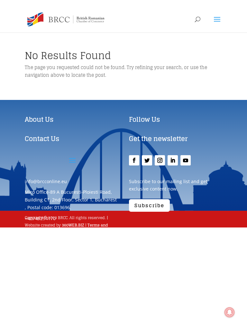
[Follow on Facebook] (134, 160)
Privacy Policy (62, 232)
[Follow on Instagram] (160, 160)
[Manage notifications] (229, 312)
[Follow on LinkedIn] (173, 160)
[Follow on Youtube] (185, 160)
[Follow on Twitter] (147, 160)
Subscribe (149, 205)
